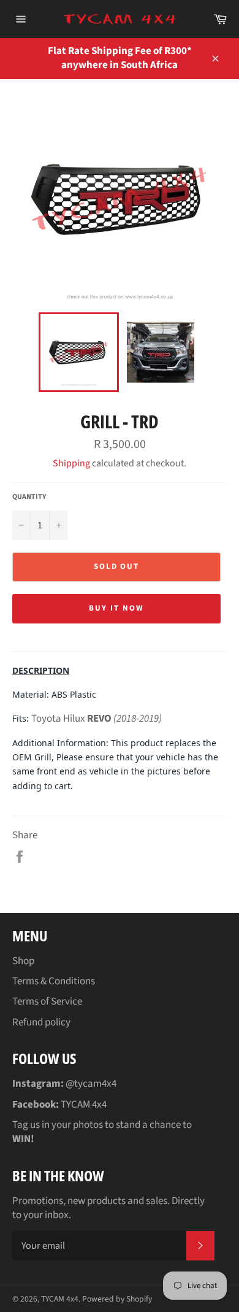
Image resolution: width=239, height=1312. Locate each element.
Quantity (29, 497)
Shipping (71, 463)
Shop (23, 961)
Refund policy (41, 1022)
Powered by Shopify (117, 1299)
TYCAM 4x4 (59, 1299)
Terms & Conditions (53, 981)
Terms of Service (47, 1001)
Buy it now (116, 608)
